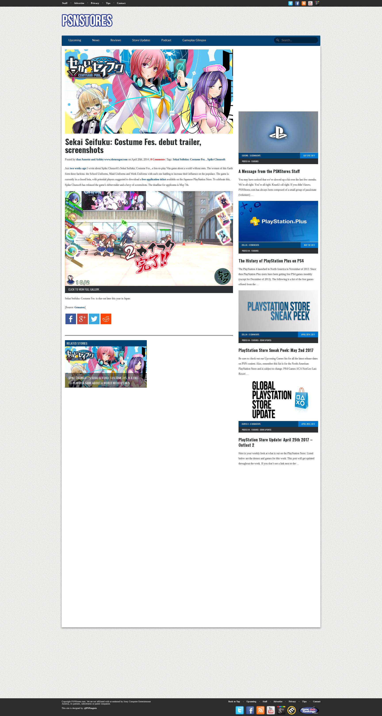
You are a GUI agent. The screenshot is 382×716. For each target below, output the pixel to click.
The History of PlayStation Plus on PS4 (271, 261)
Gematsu (79, 307)
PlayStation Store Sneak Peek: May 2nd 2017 (276, 350)
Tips (108, 3)
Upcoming (251, 701)
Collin (244, 244)
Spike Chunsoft (216, 159)
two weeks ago (78, 168)
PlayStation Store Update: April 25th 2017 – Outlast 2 (276, 442)
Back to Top (234, 701)
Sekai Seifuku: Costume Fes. (189, 159)
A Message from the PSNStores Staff (269, 171)
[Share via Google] (82, 323)
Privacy (95, 3)
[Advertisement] (239, 21)
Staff (64, 3)
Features (254, 161)
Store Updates (265, 340)
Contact (121, 3)
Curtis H (245, 423)
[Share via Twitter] (94, 323)
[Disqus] (146, 446)
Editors (245, 155)
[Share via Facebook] (70, 323)
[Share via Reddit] (106, 323)
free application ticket (154, 179)
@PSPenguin (90, 708)
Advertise (79, 3)
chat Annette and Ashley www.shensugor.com (102, 159)
